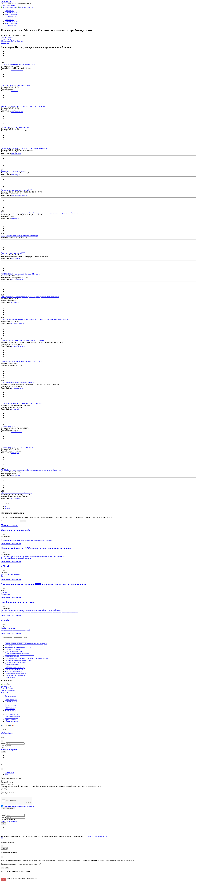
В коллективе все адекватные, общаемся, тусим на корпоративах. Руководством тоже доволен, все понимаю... (39, 612)
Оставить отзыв (10, 16)
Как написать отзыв (12, 698)
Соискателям (9, 11)
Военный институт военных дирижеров (15, 127)
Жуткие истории (11, 720)
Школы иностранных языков (15, 675)
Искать (23, 521)
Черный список (10, 705)
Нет (2, 538)
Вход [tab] (6, 774)
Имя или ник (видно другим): (11, 778)
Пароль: (4, 788)
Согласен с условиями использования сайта (18, 806)
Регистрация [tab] (9, 773)
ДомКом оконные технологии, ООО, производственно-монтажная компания (43, 584)
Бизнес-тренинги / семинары (15, 668)
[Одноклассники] (7, 725)
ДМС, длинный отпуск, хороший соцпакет (16, 558)
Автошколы (9, 645)
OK (2, 838)
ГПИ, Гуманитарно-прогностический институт (17, 382)
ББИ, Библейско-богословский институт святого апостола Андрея (24, 106)
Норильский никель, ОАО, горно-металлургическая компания (36, 548)
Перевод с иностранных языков (16, 642)
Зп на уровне (5, 594)
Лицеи (7, 666)
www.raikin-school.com (19, 196)
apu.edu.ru (14, 91)
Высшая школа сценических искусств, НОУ (16, 190)
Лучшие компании (11, 707)
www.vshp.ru (15, 175)
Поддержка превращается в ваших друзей (15, 630)
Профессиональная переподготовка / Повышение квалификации (27, 658)
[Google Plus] (13, 725)
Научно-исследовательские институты (18, 660)
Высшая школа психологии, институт (14, 171)
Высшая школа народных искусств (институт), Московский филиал (24, 148)
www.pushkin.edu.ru (18, 346)
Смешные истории (11, 718)
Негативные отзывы (12, 714)
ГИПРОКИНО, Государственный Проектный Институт (20, 274)
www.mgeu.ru (16, 498)
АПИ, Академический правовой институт (15, 85)
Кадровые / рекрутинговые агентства (18, 647)
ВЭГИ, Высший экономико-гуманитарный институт (19, 236)
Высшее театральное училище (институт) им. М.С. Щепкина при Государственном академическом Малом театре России (43, 213)
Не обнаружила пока (8, 628)
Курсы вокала (10, 677)
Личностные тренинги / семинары (17, 653)
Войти (3, 5)
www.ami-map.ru (17, 70)
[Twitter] (4, 725)
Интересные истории (12, 716)
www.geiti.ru (15, 475)
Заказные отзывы (11, 710)
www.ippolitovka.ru (17, 323)
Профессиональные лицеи (14, 651)
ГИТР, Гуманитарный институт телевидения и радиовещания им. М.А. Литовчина (30, 297)
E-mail (3, 743)
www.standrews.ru (17, 112)
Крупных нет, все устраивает (11, 574)
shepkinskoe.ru (16, 218)
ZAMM (5, 566)
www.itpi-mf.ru (16, 154)
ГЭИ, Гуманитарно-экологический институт (16, 493)
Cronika (5, 620)
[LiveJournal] (11, 725)
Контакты (5, 692)
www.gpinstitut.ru (17, 388)
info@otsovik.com (7, 733)
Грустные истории (11, 721)
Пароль (3, 745)
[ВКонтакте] (2, 725)
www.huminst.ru (16, 432)
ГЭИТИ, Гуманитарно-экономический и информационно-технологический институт (31, 470)
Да (2, 867)
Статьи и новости (8, 690)
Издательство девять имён (16, 530)
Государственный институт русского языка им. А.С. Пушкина (22, 340)
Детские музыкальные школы (15, 673)
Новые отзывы (10, 709)
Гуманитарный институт (9, 426)
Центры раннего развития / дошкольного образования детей (26, 644)
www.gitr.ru (15, 302)
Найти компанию (11, 14)
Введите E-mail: (7, 782)
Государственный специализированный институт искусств (21, 361)
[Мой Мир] (9, 725)
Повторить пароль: (7, 792)
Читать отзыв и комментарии (11, 544)
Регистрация (11, 5)
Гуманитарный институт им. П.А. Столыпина (17, 447)
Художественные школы (13, 671)
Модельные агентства (12, 657)
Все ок (3, 576)
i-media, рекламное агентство (17, 602)
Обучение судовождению (14, 669)
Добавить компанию (12, 12)
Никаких (4, 592)
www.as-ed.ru (15, 409)
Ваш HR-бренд (7, 688)
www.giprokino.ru (17, 279)
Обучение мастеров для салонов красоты (19, 655)
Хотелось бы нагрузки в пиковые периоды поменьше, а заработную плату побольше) (31, 610)
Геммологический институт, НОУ (13, 253)
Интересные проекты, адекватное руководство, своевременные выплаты (26, 540)
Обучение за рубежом (12, 649)
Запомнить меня (9, 748)
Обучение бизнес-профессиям (15, 662)
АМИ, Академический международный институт (18, 64)
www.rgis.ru (15, 453)
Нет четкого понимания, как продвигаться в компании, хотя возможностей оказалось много (33, 556)
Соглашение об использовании (96, 836)
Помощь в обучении (12, 664)
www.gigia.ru (15, 258)
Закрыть (4, 848)
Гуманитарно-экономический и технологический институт (21, 403)
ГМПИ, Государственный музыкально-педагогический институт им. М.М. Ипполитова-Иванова (35, 319)
